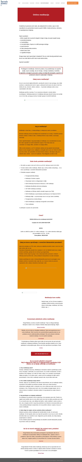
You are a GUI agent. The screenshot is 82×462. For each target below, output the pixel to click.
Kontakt (58, 3)
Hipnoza (37, 3)
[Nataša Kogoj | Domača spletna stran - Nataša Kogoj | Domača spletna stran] (4, 3)
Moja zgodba (25, 3)
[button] (41, 354)
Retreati (63, 3)
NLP (19, 3)
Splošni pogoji (60, 460)
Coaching (32, 3)
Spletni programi (45, 3)
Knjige (52, 3)
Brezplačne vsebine (72, 3)
